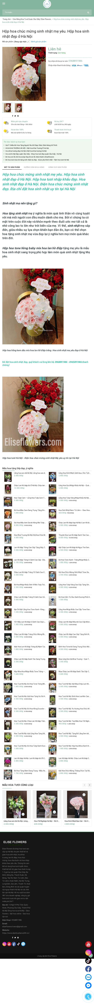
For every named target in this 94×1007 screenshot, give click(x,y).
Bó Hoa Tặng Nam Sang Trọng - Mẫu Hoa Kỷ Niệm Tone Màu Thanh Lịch (42, 771)
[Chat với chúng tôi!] (88, 985)
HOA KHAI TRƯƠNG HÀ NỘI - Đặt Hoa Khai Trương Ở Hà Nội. (27, 148)
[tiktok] (18, 944)
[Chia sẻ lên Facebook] (13, 116)
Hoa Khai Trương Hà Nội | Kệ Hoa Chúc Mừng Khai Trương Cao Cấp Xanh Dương (44, 535)
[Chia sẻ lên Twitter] (15, 116)
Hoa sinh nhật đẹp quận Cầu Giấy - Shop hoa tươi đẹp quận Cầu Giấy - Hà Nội (34, 154)
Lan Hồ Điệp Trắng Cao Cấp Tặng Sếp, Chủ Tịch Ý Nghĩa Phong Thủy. (40, 547)
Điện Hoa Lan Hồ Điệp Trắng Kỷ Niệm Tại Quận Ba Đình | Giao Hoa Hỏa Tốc (42, 647)
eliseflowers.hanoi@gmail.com (14, 927)
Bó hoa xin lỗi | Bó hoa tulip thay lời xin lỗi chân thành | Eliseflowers (30, 157)
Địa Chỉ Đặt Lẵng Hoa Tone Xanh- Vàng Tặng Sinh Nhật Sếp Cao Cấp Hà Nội (43, 609)
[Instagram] (4, 944)
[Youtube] (9, 944)
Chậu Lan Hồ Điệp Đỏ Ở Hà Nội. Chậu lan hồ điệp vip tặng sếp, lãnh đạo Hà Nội (44, 485)
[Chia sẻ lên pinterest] (18, 116)
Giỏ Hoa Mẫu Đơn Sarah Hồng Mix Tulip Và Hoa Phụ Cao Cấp (37, 523)
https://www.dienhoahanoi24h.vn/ (16, 933)
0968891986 (75, 60)
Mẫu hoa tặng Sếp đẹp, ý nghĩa (17, 468)
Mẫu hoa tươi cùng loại (17, 784)
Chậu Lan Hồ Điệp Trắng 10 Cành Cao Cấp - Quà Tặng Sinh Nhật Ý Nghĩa (42, 572)
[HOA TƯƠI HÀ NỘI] (47, 4)
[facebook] (14, 944)
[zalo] (23, 944)
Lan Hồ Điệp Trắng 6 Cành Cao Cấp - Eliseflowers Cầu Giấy (36, 560)
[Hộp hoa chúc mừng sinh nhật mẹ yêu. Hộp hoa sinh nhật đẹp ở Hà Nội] (24, 74)
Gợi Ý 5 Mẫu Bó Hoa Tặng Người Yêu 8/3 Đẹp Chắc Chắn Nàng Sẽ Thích (31, 145)
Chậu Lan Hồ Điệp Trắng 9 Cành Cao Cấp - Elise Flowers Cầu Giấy (39, 597)
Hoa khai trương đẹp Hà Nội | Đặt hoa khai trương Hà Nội (26, 151)
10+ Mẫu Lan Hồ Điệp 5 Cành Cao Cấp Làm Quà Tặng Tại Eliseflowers (41, 622)
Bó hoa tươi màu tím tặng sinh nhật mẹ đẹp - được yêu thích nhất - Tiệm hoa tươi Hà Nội (37, 160)
